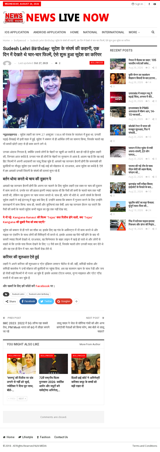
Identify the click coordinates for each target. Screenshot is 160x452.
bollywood (97, 63)
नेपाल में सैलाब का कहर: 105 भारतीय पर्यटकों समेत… (142, 62)
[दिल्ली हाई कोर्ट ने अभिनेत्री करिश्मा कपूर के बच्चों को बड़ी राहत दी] (85, 364)
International (113, 32)
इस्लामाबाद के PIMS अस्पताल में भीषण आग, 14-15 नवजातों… (142, 111)
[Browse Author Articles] (7, 63)
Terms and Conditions (144, 445)
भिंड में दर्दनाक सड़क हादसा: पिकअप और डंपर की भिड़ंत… (142, 223)
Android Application (49, 32)
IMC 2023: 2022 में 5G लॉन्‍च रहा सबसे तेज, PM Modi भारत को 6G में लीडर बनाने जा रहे (26, 327)
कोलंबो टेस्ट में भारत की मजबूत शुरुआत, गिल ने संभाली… (139, 129)
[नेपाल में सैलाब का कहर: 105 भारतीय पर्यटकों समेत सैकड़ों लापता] (118, 64)
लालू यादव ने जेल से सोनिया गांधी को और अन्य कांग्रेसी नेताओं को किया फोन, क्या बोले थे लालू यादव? (80, 327)
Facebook (42, 286)
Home (74, 32)
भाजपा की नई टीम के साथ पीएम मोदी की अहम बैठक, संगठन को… (141, 169)
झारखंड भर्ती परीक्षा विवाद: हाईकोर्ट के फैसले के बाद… (141, 185)
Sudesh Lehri (18, 294)
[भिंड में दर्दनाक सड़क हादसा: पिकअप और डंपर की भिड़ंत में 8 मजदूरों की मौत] (118, 225)
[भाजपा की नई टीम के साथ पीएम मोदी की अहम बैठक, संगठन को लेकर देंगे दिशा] (118, 169)
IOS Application (17, 32)
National (90, 32)
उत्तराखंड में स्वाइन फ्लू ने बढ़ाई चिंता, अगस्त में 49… (141, 95)
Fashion (45, 437)
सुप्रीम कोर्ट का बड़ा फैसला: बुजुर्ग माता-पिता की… (141, 204)
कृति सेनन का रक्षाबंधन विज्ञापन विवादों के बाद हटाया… (143, 76)
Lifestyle (27, 437)
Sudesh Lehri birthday (39, 294)
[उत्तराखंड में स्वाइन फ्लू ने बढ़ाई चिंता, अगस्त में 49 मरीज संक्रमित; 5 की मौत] (118, 97)
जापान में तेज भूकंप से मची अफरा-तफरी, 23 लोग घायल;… (141, 151)
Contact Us (61, 437)
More (133, 32)
